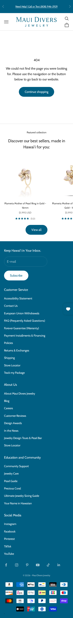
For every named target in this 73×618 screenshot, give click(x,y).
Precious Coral (12, 488)
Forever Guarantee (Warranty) (21, 328)
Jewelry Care (11, 473)
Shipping (9, 358)
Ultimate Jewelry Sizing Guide (21, 496)
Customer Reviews (15, 416)
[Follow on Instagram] (17, 565)
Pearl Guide (10, 481)
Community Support (16, 466)
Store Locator (12, 365)
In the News (11, 430)
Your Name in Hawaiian (18, 503)
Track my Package (14, 373)
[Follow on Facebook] (6, 565)
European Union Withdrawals (21, 313)
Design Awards (13, 423)
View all (36, 230)
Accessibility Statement (18, 298)
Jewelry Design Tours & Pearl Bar (23, 438)
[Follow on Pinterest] (27, 565)
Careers (8, 408)
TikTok (7, 546)
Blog (6, 401)
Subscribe (16, 275)
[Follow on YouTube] (38, 565)
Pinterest (9, 539)
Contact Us (11, 306)
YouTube (9, 554)
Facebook (9, 531)
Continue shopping (36, 92)
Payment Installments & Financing (24, 335)
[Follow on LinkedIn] (59, 565)
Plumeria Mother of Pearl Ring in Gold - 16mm (25, 205)
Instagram (10, 524)
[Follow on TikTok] (48, 565)
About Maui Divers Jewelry (19, 393)
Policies (8, 343)
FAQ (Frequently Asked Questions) (24, 320)
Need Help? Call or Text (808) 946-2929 (36, 6)
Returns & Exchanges (16, 350)
